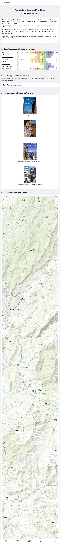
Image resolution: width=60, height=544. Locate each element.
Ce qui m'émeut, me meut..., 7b (49, 25)
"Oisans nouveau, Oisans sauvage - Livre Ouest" (28, 31)
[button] (19, 374)
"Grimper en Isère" (43, 29)
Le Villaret (4, 61)
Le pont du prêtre (6, 64)
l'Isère (35, 20)
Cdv (50, 36)
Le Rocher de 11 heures (7, 57)
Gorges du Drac (7, 27)
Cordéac (4, 59)
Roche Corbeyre (5, 68)
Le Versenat (5, 54)
